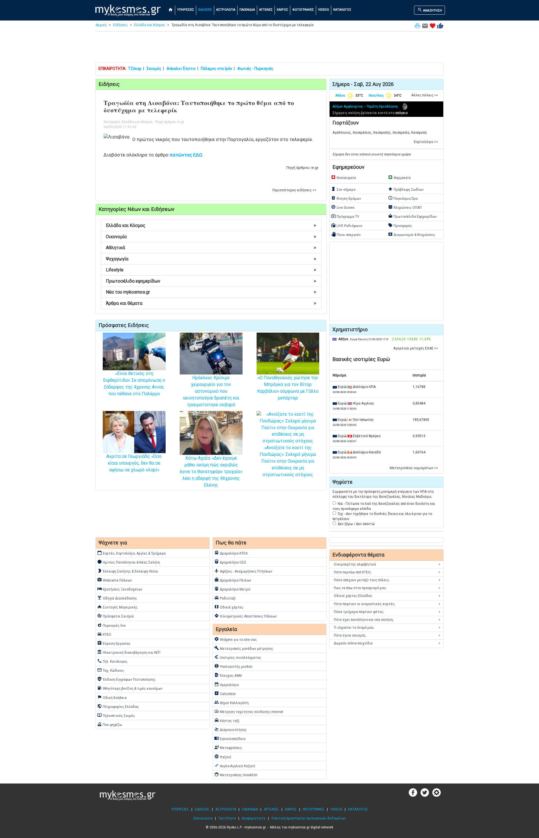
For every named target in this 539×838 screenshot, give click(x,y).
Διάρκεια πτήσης (230, 729)
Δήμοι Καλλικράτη (231, 702)
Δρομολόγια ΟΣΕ (230, 561)
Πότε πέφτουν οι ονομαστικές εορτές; (387, 604)
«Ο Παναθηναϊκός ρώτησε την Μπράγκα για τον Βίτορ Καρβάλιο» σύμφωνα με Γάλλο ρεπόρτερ (288, 388)
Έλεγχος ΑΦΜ (228, 675)
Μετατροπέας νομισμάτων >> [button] (414, 468)
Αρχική (101, 25)
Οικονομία (211, 236)
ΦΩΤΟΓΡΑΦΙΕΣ (303, 10)
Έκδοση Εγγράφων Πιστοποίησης (126, 679)
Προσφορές (400, 225)
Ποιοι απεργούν (346, 234)
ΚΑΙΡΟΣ (282, 10)
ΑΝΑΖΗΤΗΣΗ (429, 9)
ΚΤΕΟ (104, 634)
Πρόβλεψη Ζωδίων (406, 189)
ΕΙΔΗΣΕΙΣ (205, 10)
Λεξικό (222, 756)
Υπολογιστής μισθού (233, 666)
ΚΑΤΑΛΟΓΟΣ (342, 10)
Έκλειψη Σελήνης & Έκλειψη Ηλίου (127, 570)
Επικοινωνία (203, 818)
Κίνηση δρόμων (346, 198)
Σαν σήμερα (343, 189)
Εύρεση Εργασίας (114, 643)
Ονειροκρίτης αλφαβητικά (387, 564)
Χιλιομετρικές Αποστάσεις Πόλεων (245, 615)
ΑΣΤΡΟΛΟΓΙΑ (225, 10)
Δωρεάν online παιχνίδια (387, 643)
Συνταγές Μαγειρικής (117, 606)
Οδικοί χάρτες (228, 606)
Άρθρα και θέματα (211, 303)
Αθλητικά (211, 247)
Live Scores (343, 207)
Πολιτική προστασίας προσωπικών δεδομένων (308, 818)
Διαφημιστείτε (254, 818)
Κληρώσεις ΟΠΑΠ (405, 207)
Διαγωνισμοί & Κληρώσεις (411, 234)
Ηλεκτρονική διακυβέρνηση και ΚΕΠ (128, 652)
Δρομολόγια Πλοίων (232, 579)
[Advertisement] (269, 48)
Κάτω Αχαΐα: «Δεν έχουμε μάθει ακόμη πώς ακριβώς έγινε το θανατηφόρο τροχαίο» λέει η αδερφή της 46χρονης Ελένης (211, 471)
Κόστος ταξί (226, 720)
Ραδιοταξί (225, 597)
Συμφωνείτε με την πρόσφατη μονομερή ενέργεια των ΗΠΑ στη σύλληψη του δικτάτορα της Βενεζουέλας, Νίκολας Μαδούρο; (383, 494)
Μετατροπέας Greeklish (235, 774)
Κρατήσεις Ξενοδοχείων (119, 588)
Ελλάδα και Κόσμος (149, 25)
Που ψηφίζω (109, 724)
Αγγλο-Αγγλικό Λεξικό (234, 765)
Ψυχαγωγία (211, 259)
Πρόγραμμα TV (345, 216)
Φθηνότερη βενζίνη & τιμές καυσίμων (130, 688)
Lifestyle (211, 269)
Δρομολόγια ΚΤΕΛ (231, 552)
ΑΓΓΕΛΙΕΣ (266, 10)
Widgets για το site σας (235, 639)
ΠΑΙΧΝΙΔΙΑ (247, 10)
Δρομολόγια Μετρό (232, 588)
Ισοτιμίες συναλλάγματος (237, 657)
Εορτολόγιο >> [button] (426, 142)
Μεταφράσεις (228, 747)
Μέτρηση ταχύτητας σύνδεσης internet (248, 711)
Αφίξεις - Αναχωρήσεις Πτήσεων (243, 570)
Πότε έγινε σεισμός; (387, 635)
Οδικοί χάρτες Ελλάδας (387, 596)
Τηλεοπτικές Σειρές (116, 715)
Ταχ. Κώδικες (110, 670)
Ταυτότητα (227, 818)
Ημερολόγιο (226, 684)
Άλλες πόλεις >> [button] (424, 95)
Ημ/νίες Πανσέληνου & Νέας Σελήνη (128, 561)
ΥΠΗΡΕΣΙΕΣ (185, 10)
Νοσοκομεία (343, 177)
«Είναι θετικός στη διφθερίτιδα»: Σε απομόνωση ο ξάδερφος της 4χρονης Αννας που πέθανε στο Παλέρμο (134, 383)
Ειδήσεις (120, 25)
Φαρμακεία (399, 177)
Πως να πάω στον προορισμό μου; (387, 588)
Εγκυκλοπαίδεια (229, 738)
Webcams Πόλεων (114, 579)
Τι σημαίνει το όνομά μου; (387, 628)
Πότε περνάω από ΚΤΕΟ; (387, 572)
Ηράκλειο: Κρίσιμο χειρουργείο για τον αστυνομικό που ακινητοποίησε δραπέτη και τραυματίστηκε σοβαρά (211, 391)
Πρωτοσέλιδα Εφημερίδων (412, 216)
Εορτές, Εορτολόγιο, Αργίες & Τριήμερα (131, 552)
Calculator (225, 693)
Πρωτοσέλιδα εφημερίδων (211, 281)
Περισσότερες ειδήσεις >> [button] (294, 190)
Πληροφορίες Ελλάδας (118, 706)
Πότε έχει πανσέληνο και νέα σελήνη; (387, 620)
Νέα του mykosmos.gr (211, 292)
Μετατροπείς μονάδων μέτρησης (243, 648)
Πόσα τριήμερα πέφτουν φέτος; (387, 612)
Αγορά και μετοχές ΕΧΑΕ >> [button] (415, 348)
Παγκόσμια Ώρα (403, 198)
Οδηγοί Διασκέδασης (117, 597)
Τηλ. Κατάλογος (112, 661)
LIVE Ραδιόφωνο (346, 225)
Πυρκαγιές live (111, 625)
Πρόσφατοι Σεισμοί (115, 615)
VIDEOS (323, 10)
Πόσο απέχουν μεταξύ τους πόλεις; (387, 580)
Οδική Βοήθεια (112, 697)
